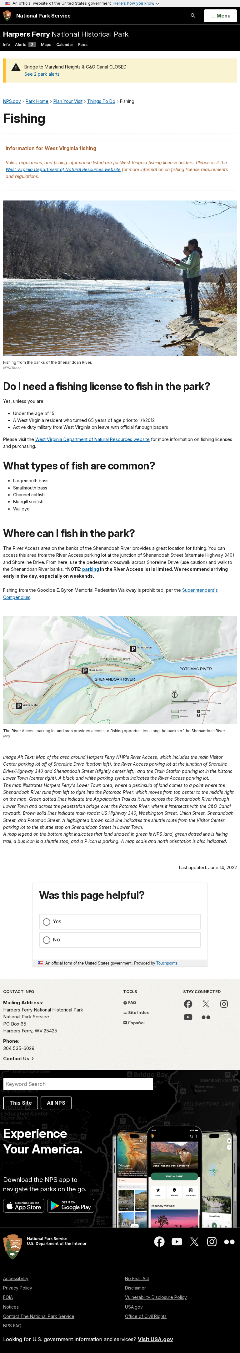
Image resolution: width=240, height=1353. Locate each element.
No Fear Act (137, 1278)
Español (136, 1022)
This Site (20, 1103)
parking (90, 569)
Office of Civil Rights (146, 1316)
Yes (57, 921)
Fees (83, 44)
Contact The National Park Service (38, 1316)
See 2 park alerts (42, 74)
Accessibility (15, 1278)
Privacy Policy (17, 1287)
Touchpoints (167, 963)
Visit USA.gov (155, 1339)
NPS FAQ (12, 1325)
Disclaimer (135, 1287)
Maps (46, 44)
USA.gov (134, 1307)
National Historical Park (65, 34)
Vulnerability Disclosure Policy (156, 1297)
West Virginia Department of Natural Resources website (63, 169)
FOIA (8, 1297)
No (56, 939)
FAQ (131, 1002)
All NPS (56, 1103)
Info (6, 44)
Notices (11, 1307)
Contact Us (17, 1059)
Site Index (138, 1012)
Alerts (24, 44)
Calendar (64, 44)
